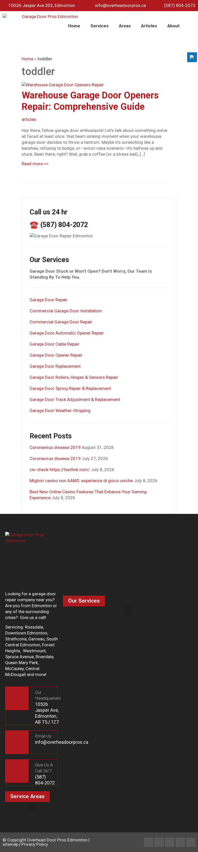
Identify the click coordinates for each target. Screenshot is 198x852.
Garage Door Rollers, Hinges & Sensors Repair (74, 377)
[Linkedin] (159, 842)
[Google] (190, 842)
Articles (149, 25)
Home (74, 25)
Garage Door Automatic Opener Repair (67, 333)
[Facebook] (148, 842)
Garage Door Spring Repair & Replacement (70, 388)
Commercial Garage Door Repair (61, 321)
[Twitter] (169, 842)
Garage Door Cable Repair (54, 344)
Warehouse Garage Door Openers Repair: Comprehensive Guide (90, 101)
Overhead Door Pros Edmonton (57, 839)
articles (29, 119)
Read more (35, 163)
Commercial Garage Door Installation (66, 310)
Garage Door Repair (49, 299)
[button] (127, 610)
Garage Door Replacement (55, 366)
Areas (125, 25)
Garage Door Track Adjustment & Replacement (75, 399)
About (173, 25)
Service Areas (27, 796)
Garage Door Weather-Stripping (60, 410)
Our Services (84, 601)
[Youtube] (180, 842)
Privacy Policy (34, 844)
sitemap (10, 844)
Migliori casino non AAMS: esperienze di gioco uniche (81, 480)
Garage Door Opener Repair (56, 355)
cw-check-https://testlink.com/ (60, 469)
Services (99, 25)
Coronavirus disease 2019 (55, 447)
